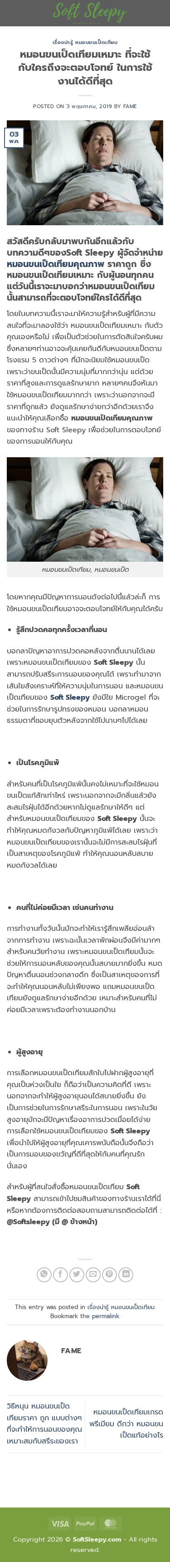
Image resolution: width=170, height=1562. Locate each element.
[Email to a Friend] (93, 1274)
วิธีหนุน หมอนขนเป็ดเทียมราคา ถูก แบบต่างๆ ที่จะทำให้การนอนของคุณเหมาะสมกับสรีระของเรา (44, 1424)
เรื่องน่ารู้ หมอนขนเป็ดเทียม (85, 42)
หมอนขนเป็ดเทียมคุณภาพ (57, 264)
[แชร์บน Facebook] (60, 1274)
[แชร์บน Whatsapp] (44, 1274)
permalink (105, 1316)
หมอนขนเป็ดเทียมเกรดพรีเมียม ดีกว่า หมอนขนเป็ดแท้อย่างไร (126, 1424)
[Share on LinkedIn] (125, 1274)
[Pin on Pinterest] (109, 1274)
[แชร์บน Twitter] (76, 1274)
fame (130, 106)
